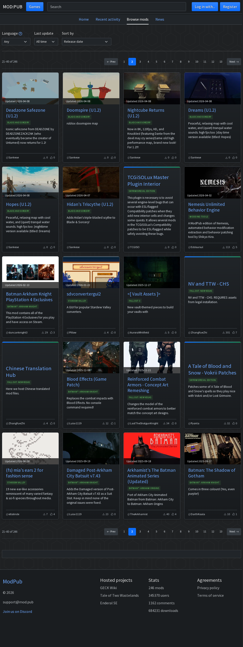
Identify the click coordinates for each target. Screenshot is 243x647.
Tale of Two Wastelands (119, 595)
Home (84, 19)
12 (212, 61)
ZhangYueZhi (199, 332)
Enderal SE (108, 603)
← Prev (111, 61)
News (159, 19)
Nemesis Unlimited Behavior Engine (206, 207)
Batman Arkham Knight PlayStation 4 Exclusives (29, 296)
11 (204, 61)
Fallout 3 (134, 301)
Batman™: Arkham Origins (144, 488)
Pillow (72, 332)
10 (196, 61)
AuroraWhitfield (139, 332)
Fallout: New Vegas (201, 291)
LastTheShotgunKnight (144, 423)
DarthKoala (198, 514)
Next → (234, 61)
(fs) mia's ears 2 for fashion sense (24, 473)
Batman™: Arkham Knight (22, 306)
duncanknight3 (18, 332)
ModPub (12, 581)
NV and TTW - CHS (208, 283)
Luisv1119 (75, 423)
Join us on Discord (17, 611)
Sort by (68, 33)
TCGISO (135, 247)
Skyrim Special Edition (142, 191)
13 (221, 61)
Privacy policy (208, 587)
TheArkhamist (139, 514)
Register (230, 6)
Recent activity (108, 19)
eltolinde (14, 514)
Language (10, 33)
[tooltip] (20, 33)
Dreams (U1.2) (202, 110)
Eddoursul (197, 247)
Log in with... (205, 6)
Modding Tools (199, 216)
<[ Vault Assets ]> (143, 294)
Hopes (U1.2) (18, 204)
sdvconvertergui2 (84, 294)
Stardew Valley (77, 301)
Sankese (14, 157)
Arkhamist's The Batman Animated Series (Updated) (151, 475)
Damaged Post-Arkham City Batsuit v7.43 (89, 473)
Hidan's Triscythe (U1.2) (90, 204)
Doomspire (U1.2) (84, 110)
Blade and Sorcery (18, 122)
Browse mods (138, 19)
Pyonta (195, 423)
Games (34, 6)
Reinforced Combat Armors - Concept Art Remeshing (147, 384)
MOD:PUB (12, 6)
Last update (43, 33)
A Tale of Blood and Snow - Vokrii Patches (212, 369)
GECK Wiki (108, 587)
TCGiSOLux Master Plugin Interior (148, 180)
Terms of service (210, 595)
